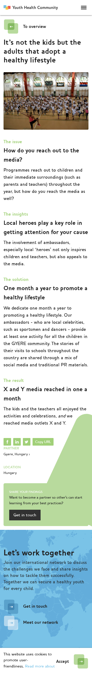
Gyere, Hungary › (17, 454)
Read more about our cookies (50, 666)
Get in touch (24, 515)
